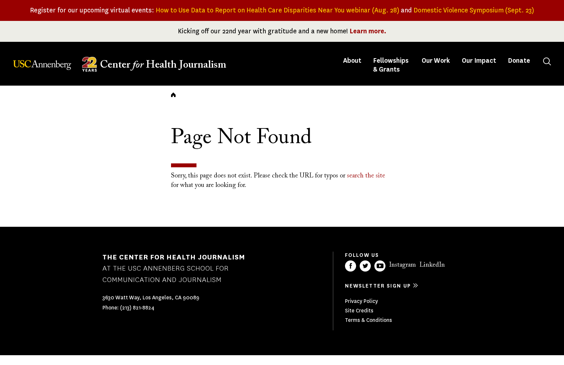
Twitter (365, 266)
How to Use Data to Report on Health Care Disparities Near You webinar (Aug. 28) (277, 10)
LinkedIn (432, 265)
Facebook (350, 266)
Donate (519, 60)
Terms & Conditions (368, 320)
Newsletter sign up (378, 285)
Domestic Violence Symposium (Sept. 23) (474, 10)
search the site (366, 176)
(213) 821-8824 (137, 307)
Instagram (402, 265)
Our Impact (479, 60)
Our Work (436, 60)
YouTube (379, 266)
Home (173, 94)
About (353, 60)
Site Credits (359, 310)
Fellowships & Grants (391, 65)
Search (547, 61)
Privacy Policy (361, 301)
